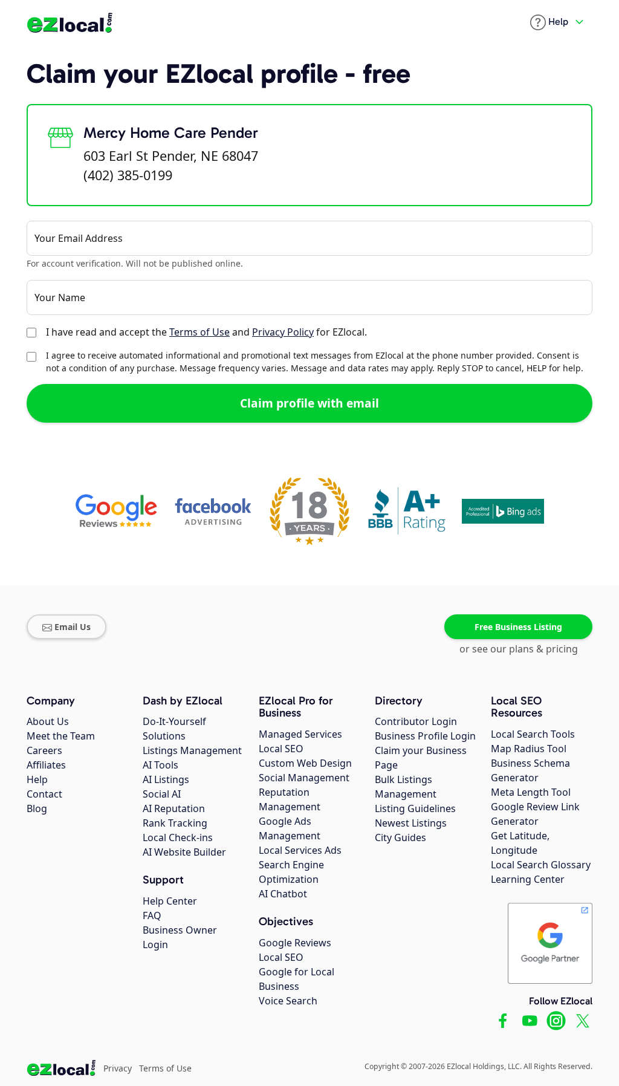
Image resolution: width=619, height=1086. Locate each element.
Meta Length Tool (531, 792)
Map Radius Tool (528, 748)
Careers (44, 750)
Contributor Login (416, 721)
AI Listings (166, 779)
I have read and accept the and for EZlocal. (206, 332)
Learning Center (528, 879)
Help (37, 779)
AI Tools (160, 765)
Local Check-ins (178, 837)
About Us (48, 721)
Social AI (162, 794)
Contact (44, 794)
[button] (549, 22)
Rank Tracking (175, 823)
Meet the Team (61, 736)
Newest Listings (411, 823)
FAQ (152, 915)
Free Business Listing (518, 626)
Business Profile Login (425, 736)
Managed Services (300, 734)
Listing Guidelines (415, 808)
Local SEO (281, 748)
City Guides (400, 837)
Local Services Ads (300, 850)
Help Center (170, 901)
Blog (37, 808)
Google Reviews (295, 942)
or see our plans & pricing (518, 648)
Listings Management (192, 750)
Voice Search (288, 1000)
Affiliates (46, 765)
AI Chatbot (283, 893)
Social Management (304, 777)
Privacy (117, 1068)
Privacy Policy (283, 332)
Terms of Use (199, 332)
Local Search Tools (533, 734)
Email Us (72, 626)
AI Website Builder (184, 852)
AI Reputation (174, 808)
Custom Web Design (305, 763)
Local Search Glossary (541, 864)
